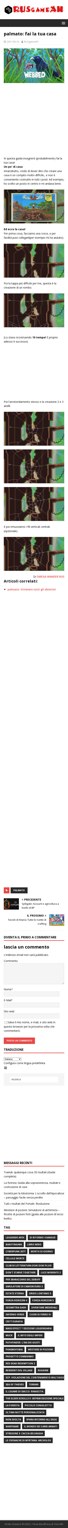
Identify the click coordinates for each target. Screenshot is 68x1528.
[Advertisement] (34, 121)
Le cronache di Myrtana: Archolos (28, 1440)
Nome (8, 989)
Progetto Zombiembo (20, 1356)
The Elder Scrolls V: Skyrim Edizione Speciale (35, 1398)
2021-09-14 (13, 41)
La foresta (12, 1405)
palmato (19, 890)
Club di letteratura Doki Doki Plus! (29, 1265)
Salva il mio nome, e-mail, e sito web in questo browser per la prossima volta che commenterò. (29, 1026)
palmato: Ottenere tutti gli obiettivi (32, 589)
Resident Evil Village (19, 1370)
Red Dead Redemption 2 (20, 1363)
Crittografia (14, 1321)
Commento (11, 961)
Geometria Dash (16, 1307)
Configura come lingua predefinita (24, 1063)
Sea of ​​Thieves (15, 1384)
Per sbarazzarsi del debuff (23, 1279)
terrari (34, 1384)
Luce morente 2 (51, 1272)
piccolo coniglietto (38, 1405)
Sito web (9, 1011)
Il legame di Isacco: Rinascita (24, 1391)
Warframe (12, 1426)
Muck (9, 1335)
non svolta (13, 1419)
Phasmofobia (14, 1349)
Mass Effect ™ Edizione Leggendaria (29, 1328)
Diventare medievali (44, 1307)
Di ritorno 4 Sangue (43, 1237)
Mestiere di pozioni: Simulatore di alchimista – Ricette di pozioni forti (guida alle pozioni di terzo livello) (33, 1214)
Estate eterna (15, 1293)
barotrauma (14, 1244)
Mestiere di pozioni (40, 1349)
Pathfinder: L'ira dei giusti (23, 1342)
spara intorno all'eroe (41, 1419)
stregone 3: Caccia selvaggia (24, 1433)
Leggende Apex (15, 1237)
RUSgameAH (31, 41)
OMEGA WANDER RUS (50, 576)
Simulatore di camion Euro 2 (24, 1286)
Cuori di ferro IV (40, 1314)
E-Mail (7, 1000)
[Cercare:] (34, 1079)
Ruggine (43, 1370)
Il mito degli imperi (30, 1335)
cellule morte (15, 1258)
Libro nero (34, 1244)
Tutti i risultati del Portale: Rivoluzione (27, 1203)
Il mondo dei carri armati (40, 1426)
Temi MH (58, 1524)
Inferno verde (15, 1314)
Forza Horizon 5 (43, 1300)
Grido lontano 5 (40, 1293)
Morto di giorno (42, 1251)
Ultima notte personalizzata (25, 1412)
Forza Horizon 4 (16, 1300)
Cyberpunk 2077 (16, 1251)
